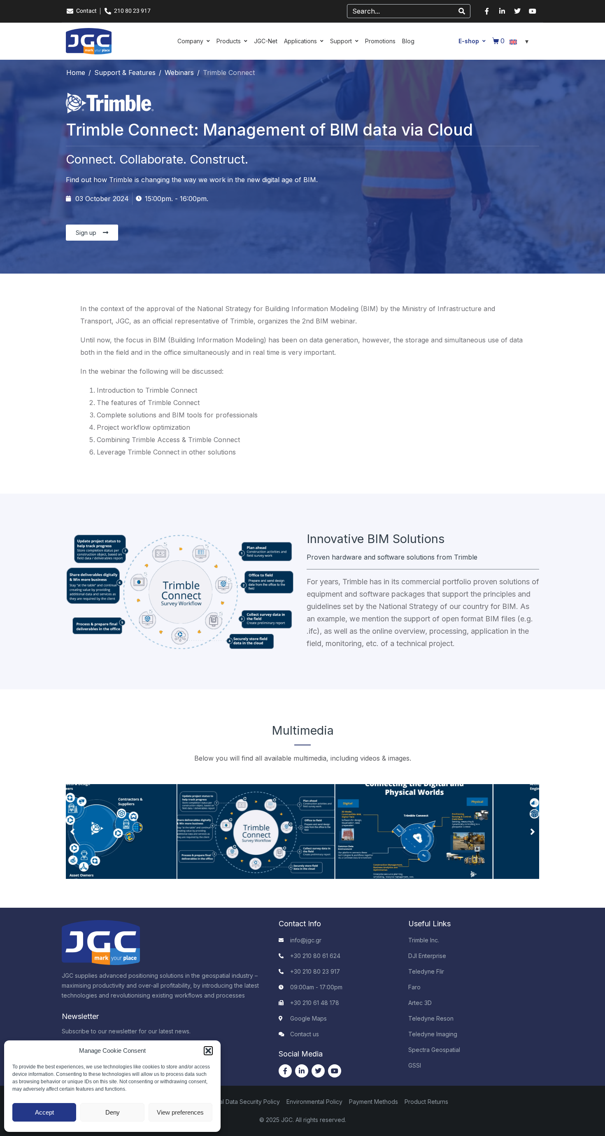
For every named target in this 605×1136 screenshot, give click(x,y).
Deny (112, 1112)
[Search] (462, 11)
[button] (208, 1051)
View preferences (180, 1112)
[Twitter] (517, 11)
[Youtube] (532, 11)
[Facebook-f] (486, 11)
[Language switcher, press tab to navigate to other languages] (520, 41)
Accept (44, 1112)
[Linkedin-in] (502, 11)
